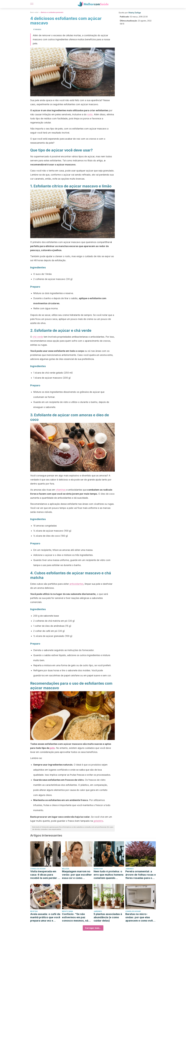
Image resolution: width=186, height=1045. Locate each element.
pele (52, 748)
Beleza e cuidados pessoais (52, 12)
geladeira (98, 821)
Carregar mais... (93, 928)
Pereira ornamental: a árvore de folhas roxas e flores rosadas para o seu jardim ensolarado (140, 875)
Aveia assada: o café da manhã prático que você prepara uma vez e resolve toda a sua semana (45, 917)
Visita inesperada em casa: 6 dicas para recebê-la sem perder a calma (44, 875)
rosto (90, 114)
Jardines (129, 869)
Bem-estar (34, 12)
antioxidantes (76, 584)
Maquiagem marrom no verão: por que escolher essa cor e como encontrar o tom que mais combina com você (77, 875)
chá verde (38, 336)
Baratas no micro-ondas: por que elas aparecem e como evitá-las (140, 917)
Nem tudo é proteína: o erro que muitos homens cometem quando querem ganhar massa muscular (108, 875)
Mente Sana (67, 911)
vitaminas (61, 489)
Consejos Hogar (37, 869)
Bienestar (98, 869)
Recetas (34, 911)
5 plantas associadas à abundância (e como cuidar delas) (108, 917)
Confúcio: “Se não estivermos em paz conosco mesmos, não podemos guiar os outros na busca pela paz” (76, 917)
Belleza (65, 869)
